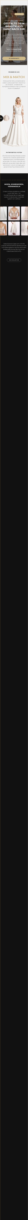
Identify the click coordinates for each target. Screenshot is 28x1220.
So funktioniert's (14, 58)
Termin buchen (19, 14)
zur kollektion (14, 260)
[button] (25, 14)
